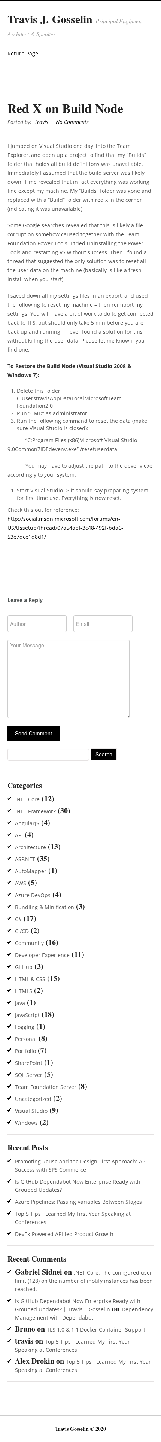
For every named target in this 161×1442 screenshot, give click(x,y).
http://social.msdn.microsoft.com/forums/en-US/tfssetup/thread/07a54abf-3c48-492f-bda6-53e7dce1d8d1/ (65, 527)
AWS (20, 883)
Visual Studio (31, 1110)
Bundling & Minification (44, 907)
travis (41, 121)
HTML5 (23, 991)
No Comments (72, 121)
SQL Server (28, 1074)
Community (29, 943)
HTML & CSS (30, 979)
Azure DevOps (33, 895)
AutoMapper (30, 871)
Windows (26, 1122)
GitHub (24, 967)
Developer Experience (42, 955)
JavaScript (27, 1014)
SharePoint (28, 1062)
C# (18, 919)
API (19, 835)
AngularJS (27, 823)
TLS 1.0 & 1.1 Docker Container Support (96, 1329)
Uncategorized (33, 1098)
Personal (26, 1038)
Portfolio (25, 1050)
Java (20, 1003)
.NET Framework (35, 811)
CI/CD (22, 931)
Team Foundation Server (45, 1086)
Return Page (22, 53)
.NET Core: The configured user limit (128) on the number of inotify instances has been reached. (84, 1281)
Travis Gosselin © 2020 (80, 1429)
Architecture (30, 847)
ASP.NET (25, 859)
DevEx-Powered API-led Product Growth (64, 1234)
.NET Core (27, 799)
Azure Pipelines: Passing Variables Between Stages (78, 1201)
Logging (24, 1026)
